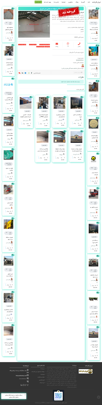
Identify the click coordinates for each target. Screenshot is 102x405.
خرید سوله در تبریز (32, 44)
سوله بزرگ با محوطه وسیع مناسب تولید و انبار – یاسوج (60, 151)
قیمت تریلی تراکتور (10, 204)
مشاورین (70, 2)
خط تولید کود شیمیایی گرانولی (9, 28)
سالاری (44, 154)
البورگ (9, 173)
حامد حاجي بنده (94, 351)
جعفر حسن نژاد (94, 34)
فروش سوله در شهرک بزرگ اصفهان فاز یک (94, 347)
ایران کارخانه (96, 2)
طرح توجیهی (42, 380)
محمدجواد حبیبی (9, 104)
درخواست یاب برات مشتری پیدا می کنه (94, 65)
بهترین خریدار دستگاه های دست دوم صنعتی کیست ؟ (94, 103)
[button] (29, 73)
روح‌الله (60, 154)
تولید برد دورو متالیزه (9, 169)
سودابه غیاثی (92, 178)
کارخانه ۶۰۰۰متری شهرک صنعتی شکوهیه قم (25, 117)
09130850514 (23, 379)
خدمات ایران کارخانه (95, 173)
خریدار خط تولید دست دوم (94, 276)
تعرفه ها (43, 374)
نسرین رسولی (25, 120)
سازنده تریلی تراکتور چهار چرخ (94, 312)
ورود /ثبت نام (47, 2)
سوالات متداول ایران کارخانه (38, 371)
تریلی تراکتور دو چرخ (94, 208)
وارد (68, 81)
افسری (44, 120)
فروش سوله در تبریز (22, 44)
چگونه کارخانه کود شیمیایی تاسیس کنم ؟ (94, 137)
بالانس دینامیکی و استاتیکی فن (60, 116)
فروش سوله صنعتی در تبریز (45, 44)
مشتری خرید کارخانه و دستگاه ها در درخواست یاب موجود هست (94, 30)
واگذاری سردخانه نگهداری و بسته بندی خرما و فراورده (43, 151)
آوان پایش (60, 120)
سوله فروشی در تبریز (40, 46)
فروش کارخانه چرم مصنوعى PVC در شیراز (43, 117)
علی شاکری (93, 246)
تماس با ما (56, 2)
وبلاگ (77, 2)
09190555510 (79, 60)
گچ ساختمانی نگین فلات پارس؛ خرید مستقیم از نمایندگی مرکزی (9, 100)
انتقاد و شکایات (41, 377)
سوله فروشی (47, 46)
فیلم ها (63, 2)
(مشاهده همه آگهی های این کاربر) (69, 68)
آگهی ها (83, 2)
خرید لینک (42, 382)
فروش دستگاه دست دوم (9, 238)
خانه (89, 2)
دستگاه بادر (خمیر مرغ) (95, 241)
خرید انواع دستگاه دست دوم (9, 276)
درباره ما (43, 369)
